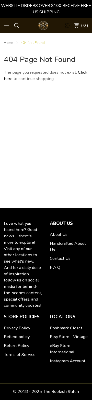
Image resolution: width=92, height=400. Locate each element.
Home (8, 42)
